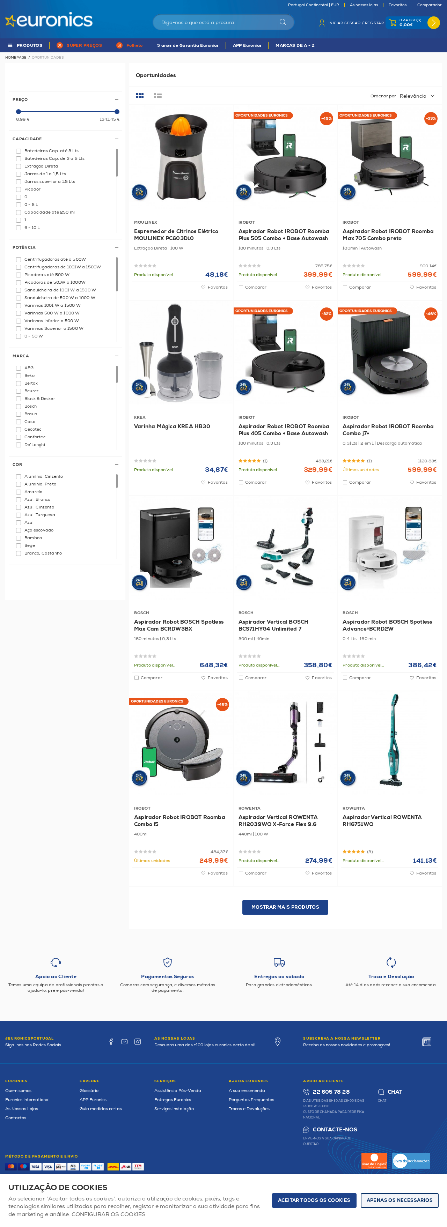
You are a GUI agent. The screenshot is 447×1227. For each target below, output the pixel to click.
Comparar (256, 287)
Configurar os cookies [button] (109, 1214)
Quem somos (18, 1090)
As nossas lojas (364, 5)
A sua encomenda (247, 1090)
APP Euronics (247, 45)
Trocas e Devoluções (249, 1108)
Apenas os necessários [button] (400, 1200)
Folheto (134, 45)
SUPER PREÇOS (84, 45)
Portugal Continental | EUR (313, 5)
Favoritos (397, 5)
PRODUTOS (29, 45)
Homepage (16, 57)
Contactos (15, 1118)
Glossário (89, 1090)
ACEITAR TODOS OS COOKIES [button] (314, 1200)
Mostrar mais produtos (285, 907)
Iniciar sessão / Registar (356, 23)
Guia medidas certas (101, 1108)
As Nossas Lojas (21, 1108)
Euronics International (27, 1099)
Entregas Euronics (172, 1099)
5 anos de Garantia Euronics (188, 45)
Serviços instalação (174, 1108)
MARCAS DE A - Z (295, 45)
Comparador (429, 5)
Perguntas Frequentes (251, 1099)
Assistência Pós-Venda (177, 1090)
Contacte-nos (335, 1129)
